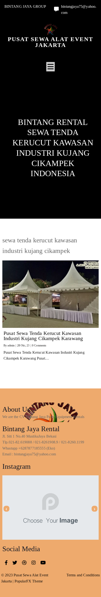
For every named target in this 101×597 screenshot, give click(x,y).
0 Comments (39, 345)
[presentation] (6, 509)
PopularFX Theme (29, 581)
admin (11, 345)
